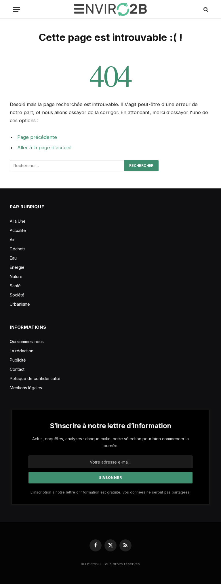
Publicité (18, 360)
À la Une (18, 221)
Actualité (18, 230)
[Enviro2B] (110, 9)
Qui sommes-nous (27, 341)
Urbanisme (20, 304)
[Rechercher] (205, 9)
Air (12, 239)
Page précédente (37, 137)
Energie (17, 267)
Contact (17, 369)
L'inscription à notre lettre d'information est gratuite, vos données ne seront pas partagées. (110, 492)
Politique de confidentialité (35, 378)
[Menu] (16, 9)
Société (17, 294)
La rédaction (21, 350)
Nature (16, 276)
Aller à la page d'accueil (44, 147)
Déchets (18, 248)
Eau (13, 258)
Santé (15, 285)
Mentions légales (26, 387)
